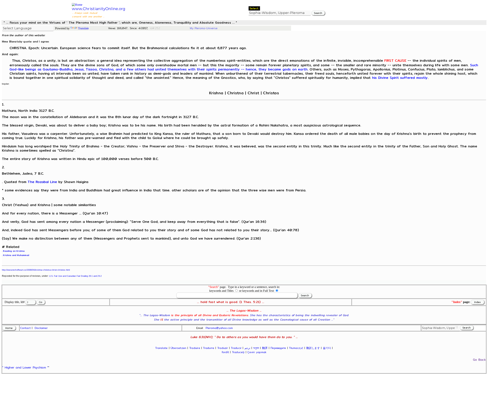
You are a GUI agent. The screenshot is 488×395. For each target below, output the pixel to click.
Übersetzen (178, 348)
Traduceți (238, 352)
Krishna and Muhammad (16, 255)
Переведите (278, 348)
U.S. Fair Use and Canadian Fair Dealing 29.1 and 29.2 (75, 276)
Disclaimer (41, 328)
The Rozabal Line (42, 182)
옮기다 (327, 348)
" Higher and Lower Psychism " (25, 367)
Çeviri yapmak (256, 352)
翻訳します (313, 348)
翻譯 (264, 348)
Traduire (194, 348)
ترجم (247, 348)
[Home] (77, 4)
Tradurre (208, 348)
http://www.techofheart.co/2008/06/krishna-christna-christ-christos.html (36, 270)
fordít (225, 352)
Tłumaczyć (296, 348)
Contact (25, 328)
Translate (83, 28)
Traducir (236, 348)
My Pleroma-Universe (204, 28)
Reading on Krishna (14, 251)
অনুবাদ (256, 348)
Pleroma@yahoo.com (219, 328)
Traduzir (222, 348)
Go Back (479, 359)
